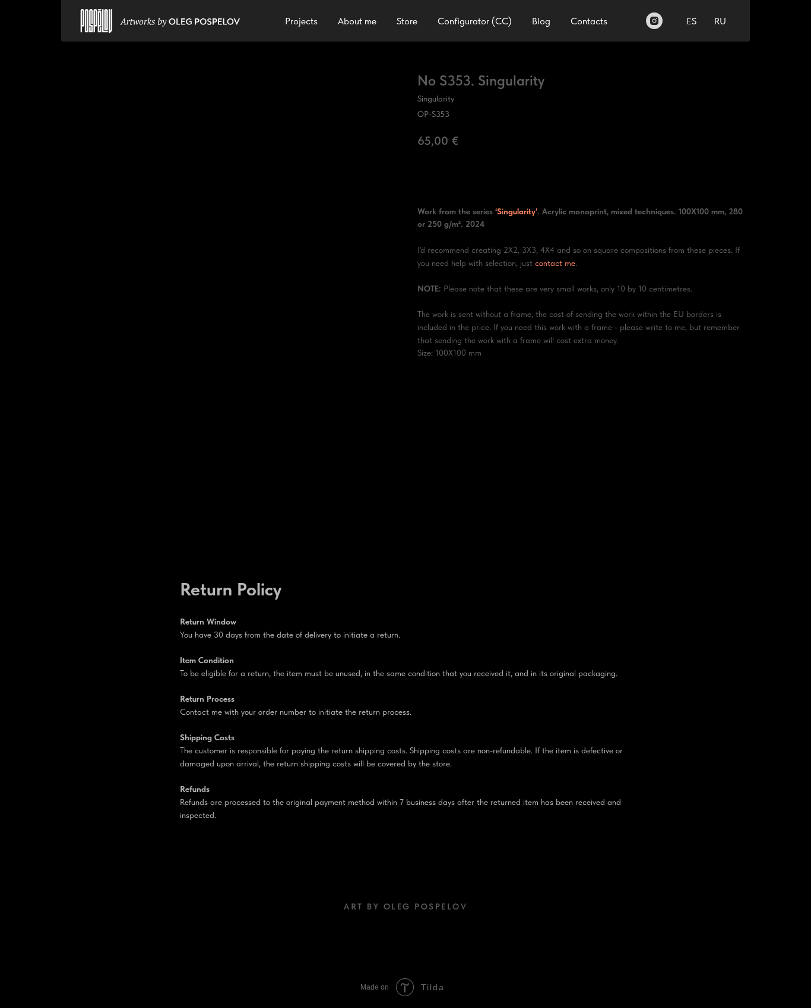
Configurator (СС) (475, 21)
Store (407, 21)
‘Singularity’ (516, 211)
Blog (541, 21)
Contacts (589, 21)
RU (720, 21)
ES (691, 21)
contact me (555, 263)
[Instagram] (654, 20)
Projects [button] (301, 21)
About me (357, 21)
